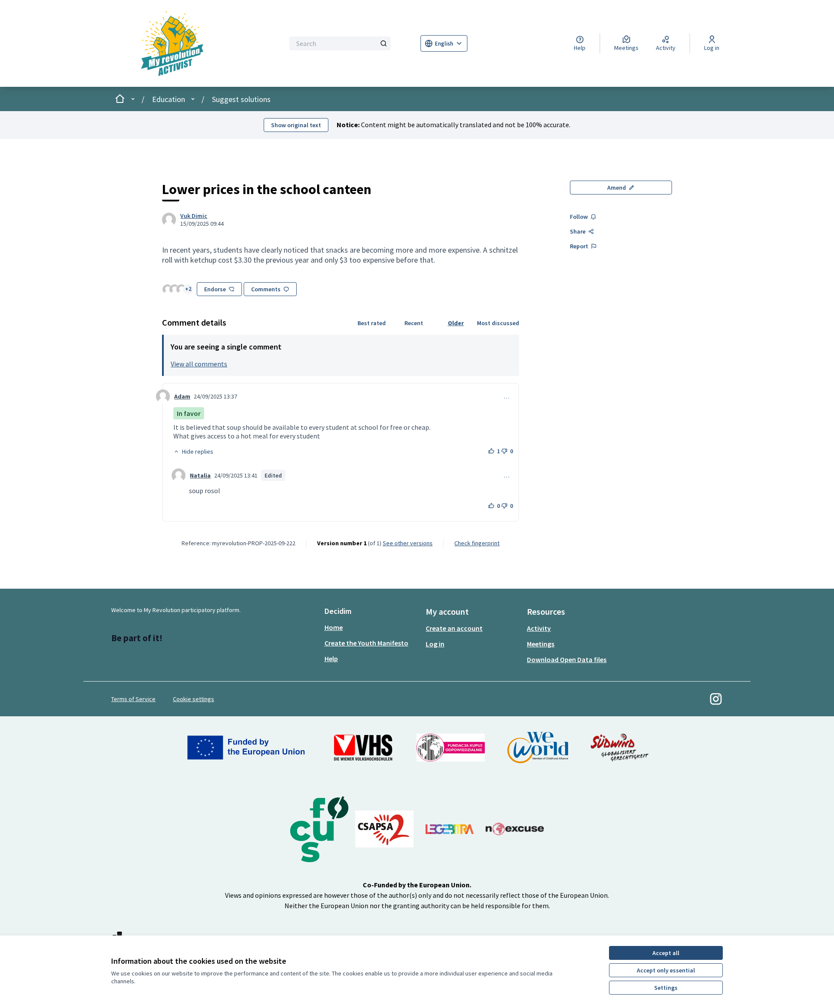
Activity (539, 628)
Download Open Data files (566, 659)
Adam (182, 396)
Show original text (296, 125)
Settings (666, 988)
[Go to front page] (185, 43)
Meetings (540, 643)
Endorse (215, 289)
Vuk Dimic (193, 216)
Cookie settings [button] (193, 699)
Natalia (200, 475)
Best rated (371, 323)
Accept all (665, 953)
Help (331, 658)
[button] (193, 451)
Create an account (454, 628)
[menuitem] (371, 627)
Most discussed (498, 323)
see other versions (408, 543)
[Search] (383, 43)
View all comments (199, 363)
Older (456, 323)
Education (168, 99)
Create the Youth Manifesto (366, 643)
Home (333, 627)
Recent (413, 323)
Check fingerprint (477, 543)
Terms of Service (133, 699)
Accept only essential (666, 970)
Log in (435, 643)
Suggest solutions (241, 99)
